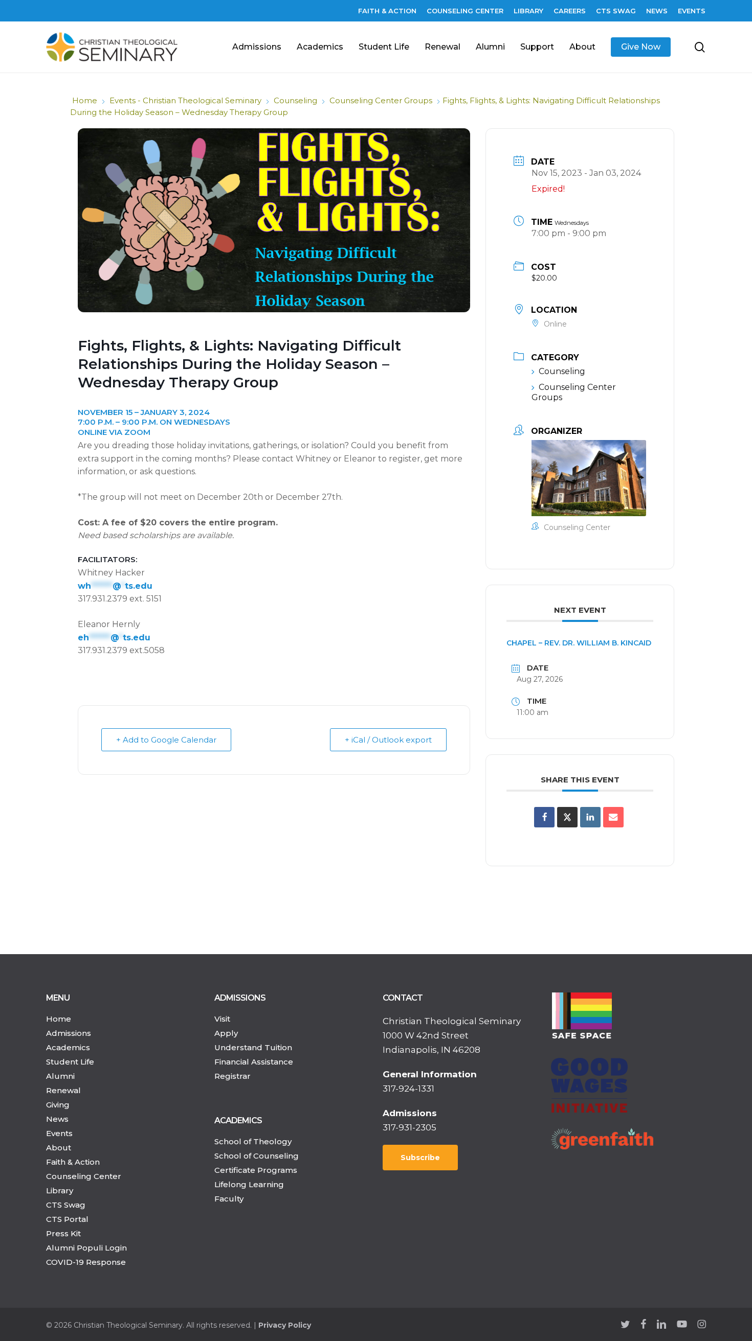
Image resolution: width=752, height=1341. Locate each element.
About (58, 1147)
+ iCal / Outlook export (388, 740)
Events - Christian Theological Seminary (185, 100)
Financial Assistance (253, 1062)
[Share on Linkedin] (590, 817)
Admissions (68, 1033)
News (57, 1119)
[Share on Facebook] (544, 817)
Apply (226, 1033)
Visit (222, 1019)
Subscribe (420, 1157)
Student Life (70, 1062)
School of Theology (253, 1141)
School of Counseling (256, 1156)
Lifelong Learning (249, 1184)
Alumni (60, 1076)
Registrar (232, 1076)
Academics (68, 1047)
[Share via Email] (613, 817)
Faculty (229, 1199)
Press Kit (63, 1233)
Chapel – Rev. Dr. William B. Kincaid (578, 643)
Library (59, 1190)
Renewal (63, 1090)
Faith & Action (73, 1162)
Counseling (295, 100)
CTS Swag (65, 1205)
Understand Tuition (253, 1047)
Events (59, 1133)
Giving (58, 1104)
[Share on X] (567, 817)
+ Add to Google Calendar (166, 740)
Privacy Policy (284, 1325)
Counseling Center (83, 1176)
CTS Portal (67, 1219)
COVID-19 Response (86, 1262)
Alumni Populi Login (86, 1248)
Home (84, 100)
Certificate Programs (255, 1170)
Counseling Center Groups (380, 100)
